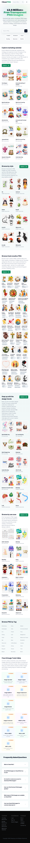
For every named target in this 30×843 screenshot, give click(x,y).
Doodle (3, 245)
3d (2, 191)
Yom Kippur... (17, 286)
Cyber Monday (5, 470)
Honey (12, 645)
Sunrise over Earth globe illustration (17, 327)
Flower (12, 631)
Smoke (12, 648)
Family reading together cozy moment (5, 314)
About (22, 818)
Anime (3, 209)
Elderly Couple (14, 373)
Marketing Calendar (4, 829)
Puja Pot (4, 302)
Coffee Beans (14, 643)
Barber (21, 626)
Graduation (4, 577)
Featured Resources (4, 825)
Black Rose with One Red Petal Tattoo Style (23, 370)
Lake (12, 634)
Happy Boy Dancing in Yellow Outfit (4, 328)
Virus (12, 637)
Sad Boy (9, 387)
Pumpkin (8, 35)
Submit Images (14, 822)
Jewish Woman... (24, 386)
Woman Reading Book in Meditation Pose (25, 385)
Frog (21, 631)
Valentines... (4, 372)
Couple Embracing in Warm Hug (25, 313)
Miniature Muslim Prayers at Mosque (17, 384)
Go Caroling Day (20, 434)
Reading (8, 39)
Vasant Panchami (9, 287)
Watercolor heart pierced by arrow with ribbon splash (10, 328)
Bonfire (22, 39)
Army (12, 626)
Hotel (21, 645)
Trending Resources (4, 818)
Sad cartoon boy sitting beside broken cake (10, 385)
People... (16, 287)
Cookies (22, 643)
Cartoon (18, 191)
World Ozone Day (17, 329)
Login (12, 818)
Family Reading (4, 318)
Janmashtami (5, 139)
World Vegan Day (6, 452)
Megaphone (22, 634)
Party (17, 559)
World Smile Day (5, 102)
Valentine (10, 328)
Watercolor (18, 227)
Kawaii (17, 209)
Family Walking (21, 302)
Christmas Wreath (24, 628)
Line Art (4, 227)
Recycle (3, 648)
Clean (6, 2)
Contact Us (23, 825)
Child (12, 628)
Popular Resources (4, 822)
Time (21, 648)
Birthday (18, 487)
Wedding (4, 559)
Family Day (21, 301)
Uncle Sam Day (19, 157)
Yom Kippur (4, 83)
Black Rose (22, 373)
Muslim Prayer (17, 387)
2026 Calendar (5, 541)
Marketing (18, 595)
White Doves (4, 358)
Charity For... (13, 372)
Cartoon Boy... (4, 329)
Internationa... (5, 357)
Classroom (15, 39)
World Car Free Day (20, 102)
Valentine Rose (23, 372)
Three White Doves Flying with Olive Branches (5, 355)
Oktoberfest (5, 120)
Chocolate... (4, 344)
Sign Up (13, 820)
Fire (2, 631)
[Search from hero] (25, 30)
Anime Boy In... (11, 316)
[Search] (23, 2)
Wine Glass (13, 651)
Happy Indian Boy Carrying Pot (24, 327)
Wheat (3, 651)
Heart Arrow (10, 330)
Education (4, 612)
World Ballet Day (6, 434)
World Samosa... (12, 343)
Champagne (4, 628)
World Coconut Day (20, 139)
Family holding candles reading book (19, 341)
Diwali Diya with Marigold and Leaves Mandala (12, 299)
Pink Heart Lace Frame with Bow (5, 370)
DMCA (22, 820)
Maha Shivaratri (24, 287)
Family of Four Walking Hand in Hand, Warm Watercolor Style (23, 299)
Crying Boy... (10, 385)
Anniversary (4, 626)
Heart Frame (4, 373)
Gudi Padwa (4, 301)
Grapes (3, 645)
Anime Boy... (12, 358)
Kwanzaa (18, 452)
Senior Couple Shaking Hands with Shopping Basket (14, 371)
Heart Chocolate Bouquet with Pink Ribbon (5, 341)
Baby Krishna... (4, 287)
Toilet (3, 637)
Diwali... (10, 302)
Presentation (5, 595)
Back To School (19, 577)
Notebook (15, 35)
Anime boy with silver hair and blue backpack (19, 356)
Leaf (3, 505)
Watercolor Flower (24, 637)
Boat (12, 640)
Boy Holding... (18, 315)
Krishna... (25, 342)
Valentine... (4, 342)
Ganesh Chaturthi (6, 157)
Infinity (3, 634)
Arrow (17, 505)
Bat (2, 640)
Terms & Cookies (22, 822)
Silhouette (18, 245)
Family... (3, 315)
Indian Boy (25, 345)
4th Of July (18, 470)
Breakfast (22, 640)
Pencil (22, 35)
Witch (21, 651)
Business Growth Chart (7, 487)
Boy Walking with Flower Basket (17, 313)
